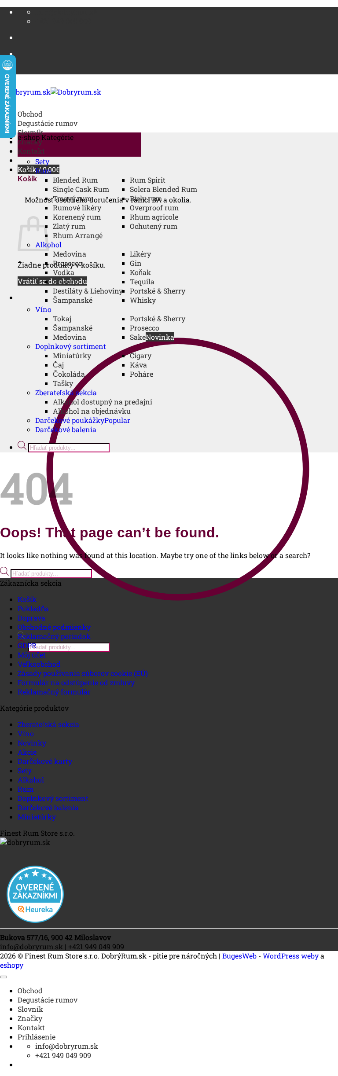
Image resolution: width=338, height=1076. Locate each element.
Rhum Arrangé (78, 235)
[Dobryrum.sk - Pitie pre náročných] (50, 91)
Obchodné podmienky (54, 627)
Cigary (140, 355)
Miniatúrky (72, 355)
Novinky (32, 742)
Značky (30, 1018)
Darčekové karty (45, 761)
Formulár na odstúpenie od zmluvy (76, 682)
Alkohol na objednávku (92, 410)
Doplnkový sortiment (70, 346)
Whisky (143, 300)
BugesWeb (239, 955)
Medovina (69, 253)
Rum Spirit (147, 179)
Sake (138, 337)
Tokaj (62, 318)
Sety (42, 161)
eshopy (11, 965)
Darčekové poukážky (69, 420)
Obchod (30, 113)
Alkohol (31, 779)
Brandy (65, 281)
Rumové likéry (77, 207)
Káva (138, 364)
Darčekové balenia (65, 429)
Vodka (63, 272)
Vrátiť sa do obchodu (52, 281)
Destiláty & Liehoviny (88, 290)
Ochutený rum (153, 226)
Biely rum (146, 198)
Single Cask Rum (81, 189)
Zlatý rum (69, 226)
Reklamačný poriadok (54, 636)
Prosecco (67, 263)
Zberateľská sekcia (66, 392)
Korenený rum (77, 216)
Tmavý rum (72, 198)
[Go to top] (3, 977)
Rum (43, 170)
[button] (79, 144)
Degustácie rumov (47, 123)
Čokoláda (69, 373)
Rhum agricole (154, 216)
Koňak (140, 272)
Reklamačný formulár (54, 691)
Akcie (27, 752)
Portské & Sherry (157, 290)
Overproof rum (154, 207)
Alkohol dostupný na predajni (102, 401)
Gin (136, 263)
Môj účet (32, 654)
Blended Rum (75, 179)
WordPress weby (291, 955)
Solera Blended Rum (163, 189)
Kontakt (31, 150)
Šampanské (72, 300)
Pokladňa (33, 608)
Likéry (140, 253)
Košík (27, 599)
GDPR (27, 645)
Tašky (63, 383)
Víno (43, 309)
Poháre (141, 373)
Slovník (30, 1009)
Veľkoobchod (39, 663)
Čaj (58, 364)
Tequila (142, 281)
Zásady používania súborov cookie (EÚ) (83, 673)
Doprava (31, 617)
